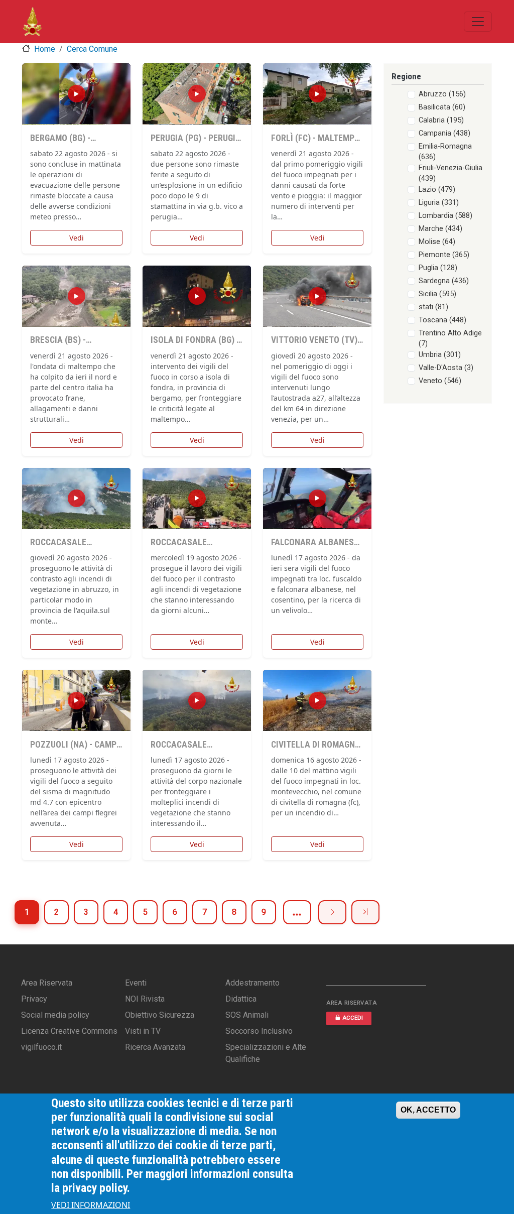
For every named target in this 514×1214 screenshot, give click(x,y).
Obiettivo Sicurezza (159, 1015)
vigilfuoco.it (41, 1047)
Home (44, 49)
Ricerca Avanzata (155, 1047)
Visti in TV (143, 1031)
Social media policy (55, 1015)
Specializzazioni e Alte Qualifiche (265, 1053)
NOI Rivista (145, 999)
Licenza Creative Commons (69, 1031)
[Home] (32, 22)
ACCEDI (352, 1018)
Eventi (136, 983)
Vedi (76, 237)
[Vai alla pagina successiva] (332, 912)
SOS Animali (247, 1015)
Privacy (34, 999)
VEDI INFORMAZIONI (90, 1204)
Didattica (240, 999)
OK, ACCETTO (428, 1110)
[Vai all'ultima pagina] (365, 912)
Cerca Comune (92, 49)
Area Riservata (46, 983)
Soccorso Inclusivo (259, 1031)
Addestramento (252, 983)
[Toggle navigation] (478, 22)
